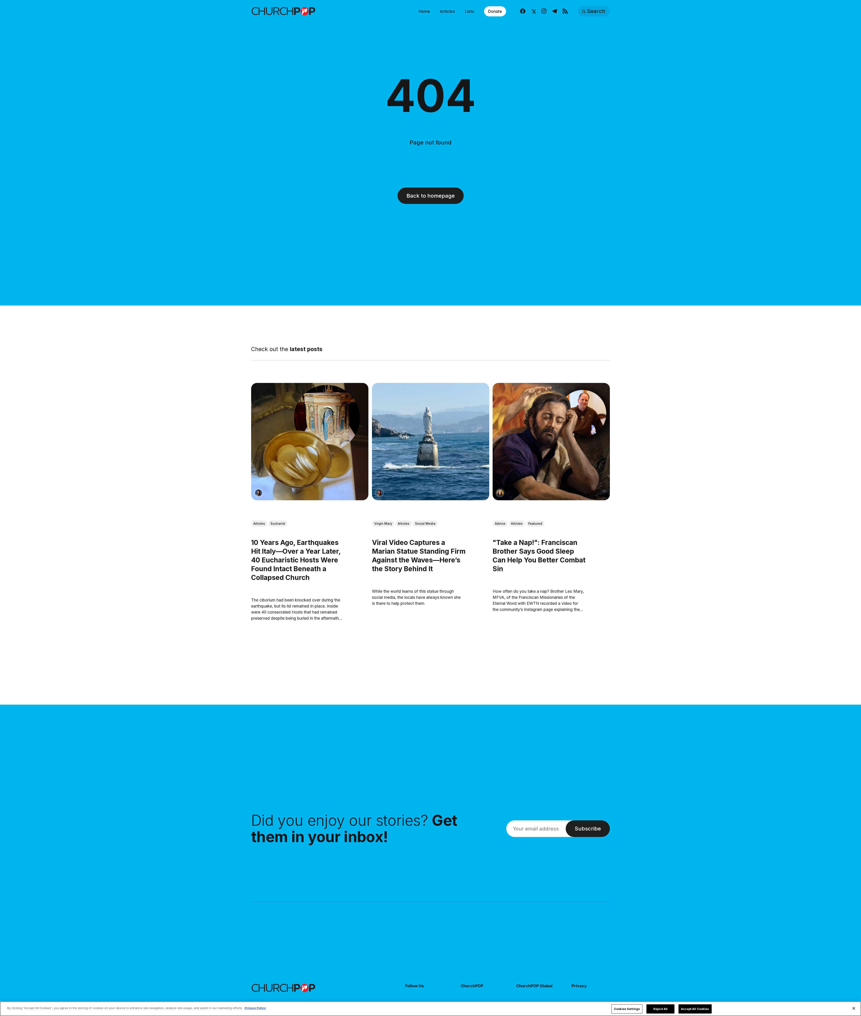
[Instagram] (543, 11)
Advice (500, 524)
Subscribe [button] (588, 828)
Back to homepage (431, 195)
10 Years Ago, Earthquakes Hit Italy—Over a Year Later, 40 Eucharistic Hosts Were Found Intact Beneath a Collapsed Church (296, 559)
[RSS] (565, 11)
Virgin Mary (383, 524)
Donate (495, 11)
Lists (469, 11)
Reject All (660, 1009)
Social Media (425, 524)
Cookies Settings (627, 1009)
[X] (533, 11)
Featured (535, 524)
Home (424, 11)
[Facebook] (522, 11)
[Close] (854, 1008)
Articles (447, 11)
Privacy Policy (255, 1008)
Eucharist (278, 523)
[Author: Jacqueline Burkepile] (500, 492)
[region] (430, 1008)
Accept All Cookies (695, 1009)
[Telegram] (554, 11)
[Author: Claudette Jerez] (258, 492)
